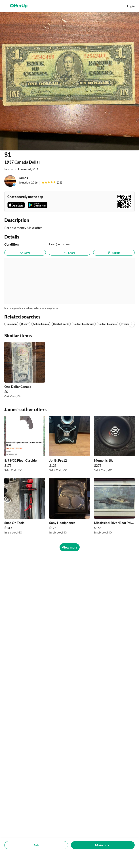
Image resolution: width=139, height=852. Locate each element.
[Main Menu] (6, 6)
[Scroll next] (132, 324)
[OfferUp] (19, 6)
